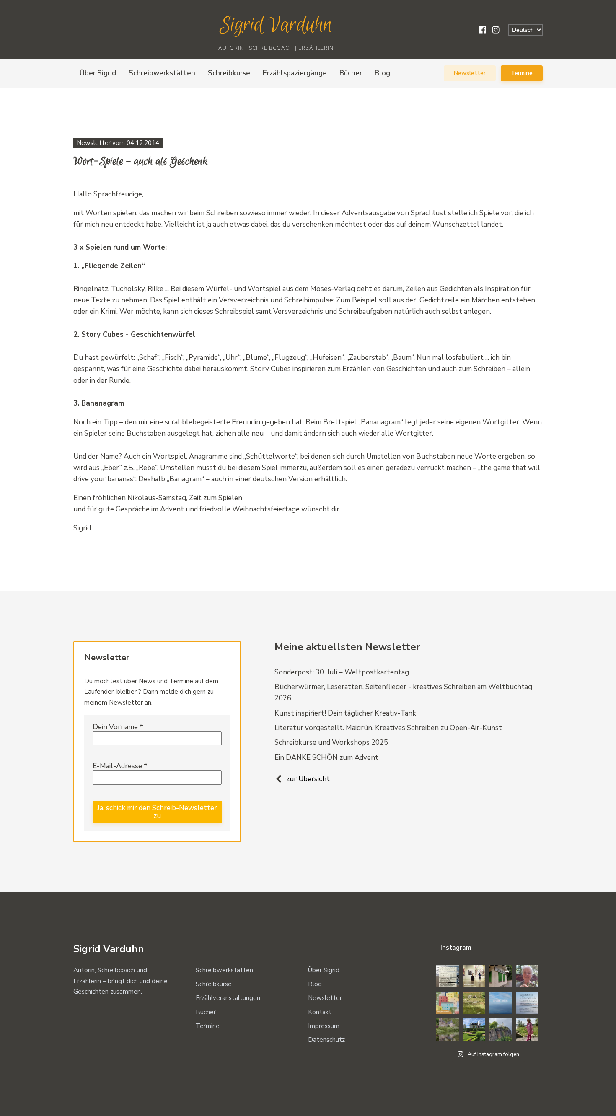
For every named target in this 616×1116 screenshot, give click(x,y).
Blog (382, 73)
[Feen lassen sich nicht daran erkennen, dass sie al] (527, 1029)
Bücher (350, 73)
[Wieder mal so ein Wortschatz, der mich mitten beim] (500, 1003)
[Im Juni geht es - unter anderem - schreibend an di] (527, 1003)
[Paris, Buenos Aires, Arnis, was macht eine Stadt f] (447, 1003)
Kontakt (319, 1012)
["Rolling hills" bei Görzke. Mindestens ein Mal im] (474, 1003)
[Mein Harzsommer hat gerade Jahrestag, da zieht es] (500, 976)
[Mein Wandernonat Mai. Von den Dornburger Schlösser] (474, 1029)
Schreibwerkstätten (162, 73)
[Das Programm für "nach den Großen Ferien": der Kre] (447, 976)
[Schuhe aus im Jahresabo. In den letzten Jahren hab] (527, 976)
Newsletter (470, 73)
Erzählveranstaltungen (228, 998)
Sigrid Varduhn (276, 25)
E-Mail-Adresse (120, 766)
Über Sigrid (98, 73)
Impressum (323, 1026)
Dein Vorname (118, 727)
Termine (522, 73)
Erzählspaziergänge (295, 73)
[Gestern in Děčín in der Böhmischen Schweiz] (500, 1029)
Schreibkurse (229, 73)
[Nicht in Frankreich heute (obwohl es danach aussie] (447, 1029)
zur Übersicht (308, 779)
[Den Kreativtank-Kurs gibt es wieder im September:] (474, 976)
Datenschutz (326, 1040)
